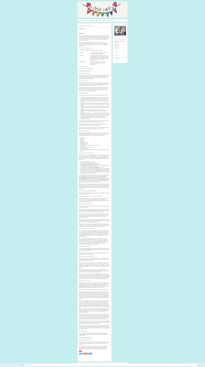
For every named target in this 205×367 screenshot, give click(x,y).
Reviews (104, 20)
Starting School (116, 44)
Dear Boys (98, 20)
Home (80, 20)
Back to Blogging (116, 46)
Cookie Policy (22, 365)
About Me (85, 20)
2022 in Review (116, 47)
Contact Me (91, 20)
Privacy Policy (111, 20)
